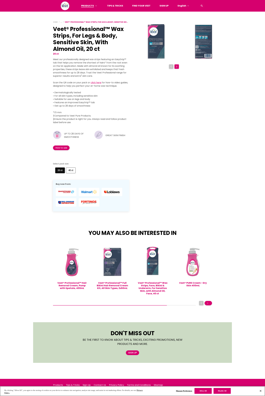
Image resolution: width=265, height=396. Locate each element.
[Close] (261, 391)
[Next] (176, 66)
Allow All (203, 391)
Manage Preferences (184, 391)
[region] (132, 391)
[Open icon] (202, 6)
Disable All (222, 391)
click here (96, 82)
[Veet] (65, 5)
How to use (61, 147)
